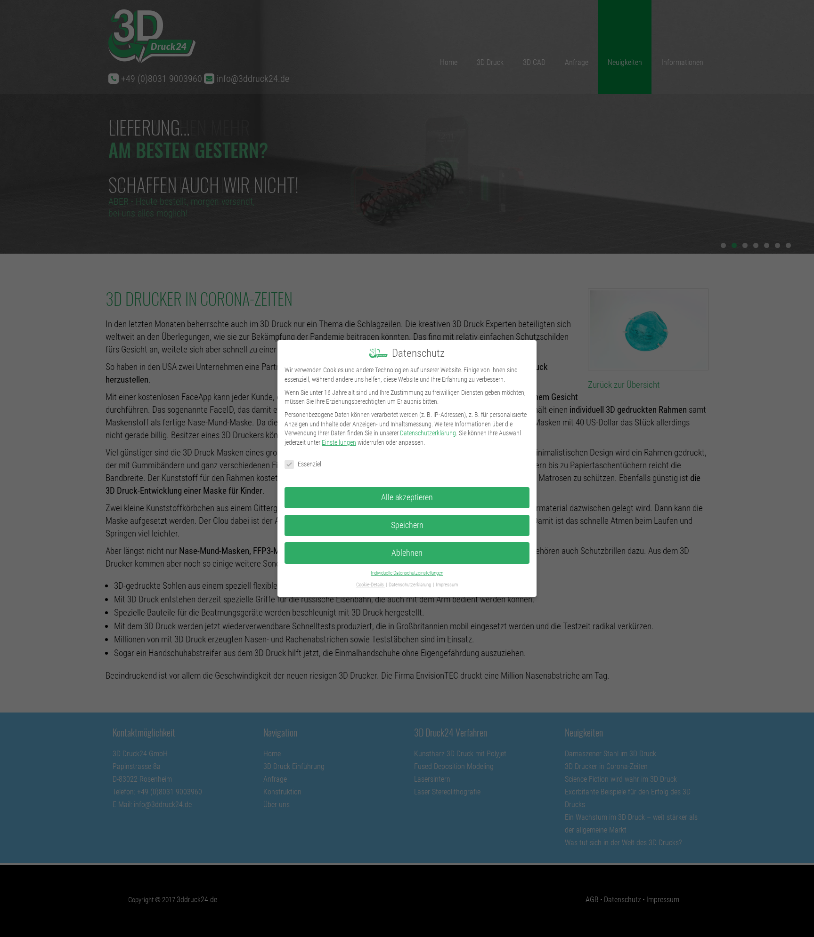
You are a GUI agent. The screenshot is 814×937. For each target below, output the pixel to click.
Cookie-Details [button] (370, 585)
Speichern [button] (407, 525)
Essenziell (310, 464)
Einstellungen (339, 442)
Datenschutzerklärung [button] (410, 585)
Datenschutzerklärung (428, 433)
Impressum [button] (447, 585)
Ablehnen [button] (407, 553)
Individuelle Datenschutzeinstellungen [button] (407, 573)
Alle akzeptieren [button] (407, 497)
